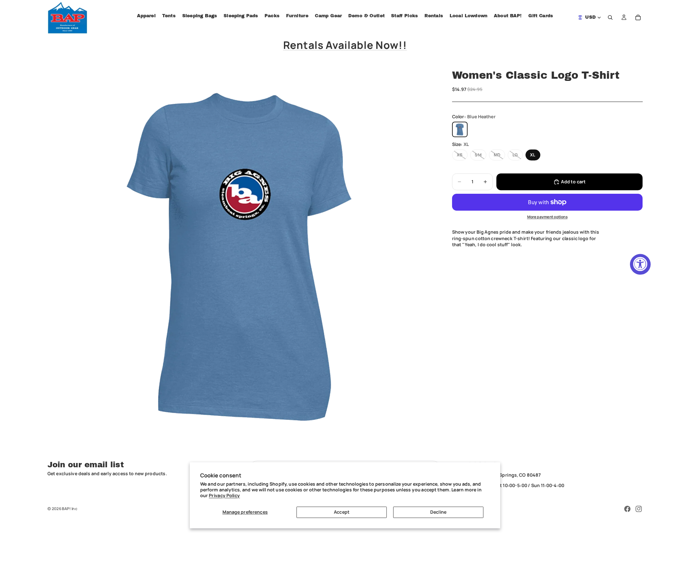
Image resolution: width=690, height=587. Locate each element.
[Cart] (638, 17)
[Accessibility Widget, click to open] (640, 264)
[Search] (610, 17)
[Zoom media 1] (242, 256)
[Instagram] (639, 509)
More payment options (547, 217)
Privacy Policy (224, 495)
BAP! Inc (69, 508)
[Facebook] (627, 509)
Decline (438, 512)
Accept (341, 512)
